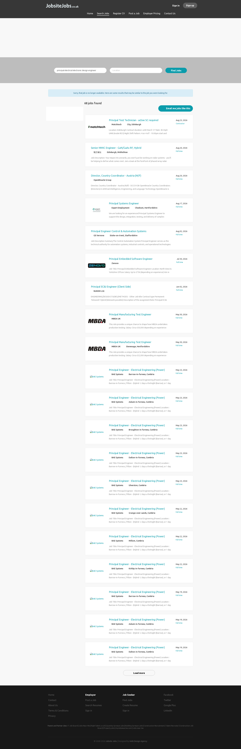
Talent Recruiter (172, 726)
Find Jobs (176, 70)
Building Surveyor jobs (134, 726)
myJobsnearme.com (124, 728)
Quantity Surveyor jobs (115, 726)
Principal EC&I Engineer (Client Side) (111, 286)
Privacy (52, 716)
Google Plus (170, 705)
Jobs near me (138, 728)
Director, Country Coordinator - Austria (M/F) (116, 175)
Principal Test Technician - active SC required (133, 120)
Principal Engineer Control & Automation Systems (118, 231)
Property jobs (109, 728)
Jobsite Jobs (111, 741)
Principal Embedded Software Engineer (131, 258)
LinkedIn (168, 710)
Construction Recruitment (154, 726)
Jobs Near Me (84, 726)
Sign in (175, 5)
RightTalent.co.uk (98, 726)
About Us (53, 705)
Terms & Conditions (58, 710)
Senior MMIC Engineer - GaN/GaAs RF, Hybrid (116, 147)
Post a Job (90, 700)
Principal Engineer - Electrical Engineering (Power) (137, 369)
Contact (52, 700)
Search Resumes (93, 705)
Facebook (168, 695)
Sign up (190, 5)
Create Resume (130, 705)
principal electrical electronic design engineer (65, 115)
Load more (139, 673)
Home (51, 695)
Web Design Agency (138, 741)
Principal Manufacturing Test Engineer (130, 314)
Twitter (167, 700)
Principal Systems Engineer (124, 203)
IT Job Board (73, 726)
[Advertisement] (120, 37)
